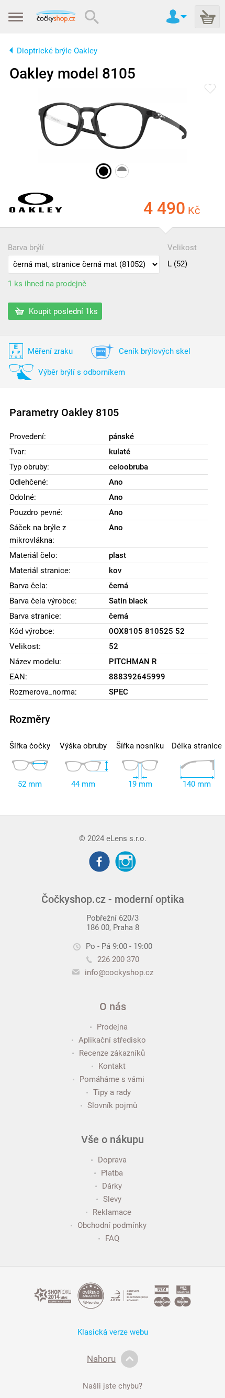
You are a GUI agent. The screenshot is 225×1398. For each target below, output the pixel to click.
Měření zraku (50, 351)
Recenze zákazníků (112, 1053)
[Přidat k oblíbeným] (210, 89)
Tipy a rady (112, 1092)
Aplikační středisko (112, 1040)
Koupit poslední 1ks (62, 311)
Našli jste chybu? (112, 1386)
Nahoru (101, 1359)
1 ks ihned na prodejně (47, 283)
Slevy (112, 1199)
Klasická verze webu (112, 1332)
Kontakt (112, 1066)
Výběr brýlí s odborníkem (81, 372)
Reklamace (112, 1212)
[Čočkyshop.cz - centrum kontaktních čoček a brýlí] (55, 16)
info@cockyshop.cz (119, 972)
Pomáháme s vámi (112, 1079)
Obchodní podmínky (112, 1225)
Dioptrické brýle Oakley (57, 50)
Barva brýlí (26, 247)
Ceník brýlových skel (154, 351)
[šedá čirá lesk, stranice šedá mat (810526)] (122, 171)
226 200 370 (118, 959)
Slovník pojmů (112, 1105)
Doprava (112, 1160)
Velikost (182, 247)
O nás (112, 1006)
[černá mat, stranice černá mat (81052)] (103, 171)
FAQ (112, 1238)
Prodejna (112, 1027)
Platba (112, 1173)
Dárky (112, 1186)
